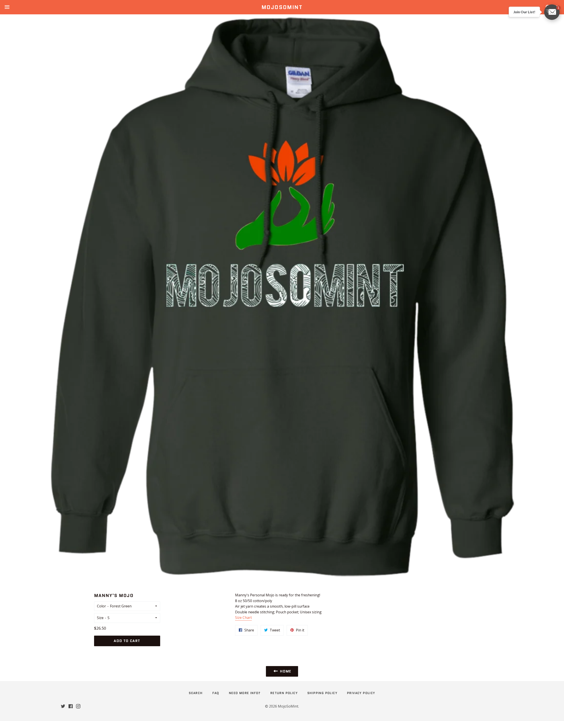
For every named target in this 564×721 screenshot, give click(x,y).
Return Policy (284, 693)
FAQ (215, 693)
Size (100, 617)
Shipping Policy (322, 693)
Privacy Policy (361, 693)
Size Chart (243, 617)
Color (101, 606)
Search (195, 693)
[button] (552, 12)
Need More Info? (245, 693)
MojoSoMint (282, 7)
